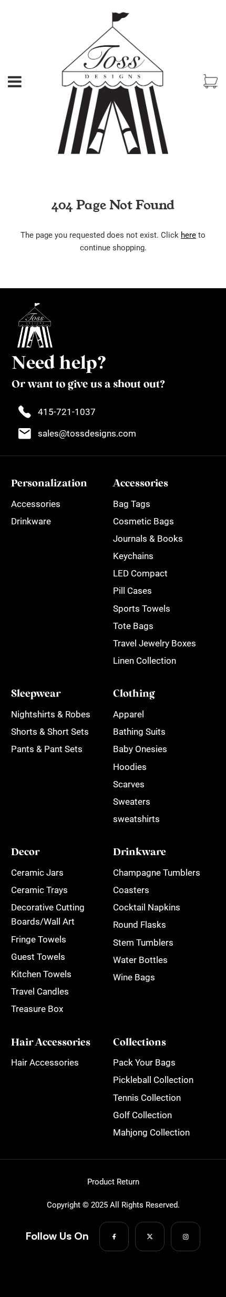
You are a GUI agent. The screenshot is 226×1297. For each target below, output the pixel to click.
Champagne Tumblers (156, 872)
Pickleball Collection (153, 1080)
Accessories (35, 504)
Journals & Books (148, 538)
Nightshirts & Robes (50, 714)
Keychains (133, 556)
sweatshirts (136, 819)
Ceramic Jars (37, 872)
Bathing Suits (139, 731)
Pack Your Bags (144, 1062)
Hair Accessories (45, 1062)
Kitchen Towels (41, 974)
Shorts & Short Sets (50, 731)
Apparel (128, 714)
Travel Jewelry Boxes (154, 643)
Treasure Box (37, 1009)
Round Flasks (139, 924)
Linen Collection (144, 660)
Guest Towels (38, 956)
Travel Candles (40, 991)
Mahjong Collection (151, 1132)
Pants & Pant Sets (47, 749)
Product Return (113, 1182)
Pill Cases (132, 590)
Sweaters (131, 801)
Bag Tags (131, 504)
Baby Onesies (140, 749)
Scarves (129, 784)
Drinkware (31, 521)
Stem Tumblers (143, 942)
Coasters (131, 890)
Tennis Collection (147, 1097)
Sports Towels (141, 608)
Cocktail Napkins (146, 907)
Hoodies (130, 767)
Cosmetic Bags (143, 521)
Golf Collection (142, 1115)
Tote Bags (133, 626)
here (188, 235)
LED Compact (140, 573)
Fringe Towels (38, 939)
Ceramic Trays (39, 890)
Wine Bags (134, 977)
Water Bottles (140, 960)
